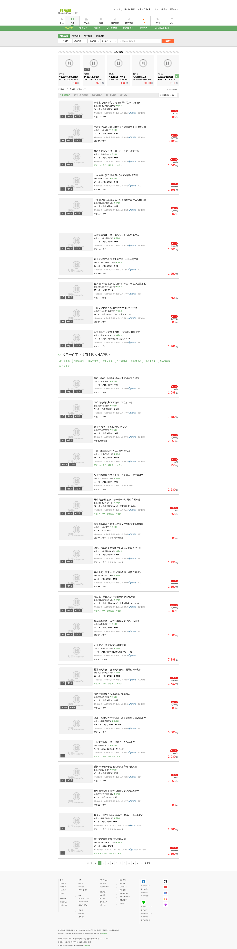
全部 (65, 95)
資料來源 (123, 903)
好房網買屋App (84, 898)
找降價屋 (63, 887)
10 (137, 863)
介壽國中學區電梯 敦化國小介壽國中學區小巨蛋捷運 (120, 283)
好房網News (104, 880)
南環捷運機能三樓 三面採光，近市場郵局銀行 (116, 235)
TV (143, 23)
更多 (172, 23)
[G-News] (165, 893)
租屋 (101, 23)
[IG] (165, 898)
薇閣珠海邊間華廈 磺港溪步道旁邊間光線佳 (115, 766)
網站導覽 (123, 890)
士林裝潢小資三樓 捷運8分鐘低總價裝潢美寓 (116, 175)
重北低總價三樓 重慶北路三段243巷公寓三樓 (116, 259)
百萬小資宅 (150, 361)
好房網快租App (84, 902)
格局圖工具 (103, 902)
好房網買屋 (144, 892)
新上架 (111, 95)
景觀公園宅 (79, 361)
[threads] (165, 881)
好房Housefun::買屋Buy (68, 12)
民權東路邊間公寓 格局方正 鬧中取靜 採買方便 (117, 102)
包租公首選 (107, 361)
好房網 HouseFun (146, 907)
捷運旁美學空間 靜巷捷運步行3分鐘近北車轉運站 (118, 815)
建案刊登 (81, 917)
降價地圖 (129, 23)
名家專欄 (103, 883)
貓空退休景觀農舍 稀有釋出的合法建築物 (114, 596)
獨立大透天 (165, 361)
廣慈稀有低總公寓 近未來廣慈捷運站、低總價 (116, 621)
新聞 (158, 23)
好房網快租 (144, 889)
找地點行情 (63, 902)
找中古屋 (63, 883)
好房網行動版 (83, 905)
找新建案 (81, 913)
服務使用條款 (124, 893)
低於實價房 (111, 28)
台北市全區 (63, 41)
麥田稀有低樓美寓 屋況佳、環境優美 (112, 693)
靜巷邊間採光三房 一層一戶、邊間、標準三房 (116, 151)
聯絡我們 (123, 880)
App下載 (117, 9)
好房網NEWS (145, 886)
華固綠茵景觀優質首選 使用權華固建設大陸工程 (117, 548)
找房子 (168, 41)
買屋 (72, 23)
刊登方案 (147, 9)
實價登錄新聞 (104, 887)
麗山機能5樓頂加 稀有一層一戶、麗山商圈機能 (117, 499)
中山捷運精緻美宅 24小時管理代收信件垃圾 (115, 308)
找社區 (97, 28)
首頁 (62, 23)
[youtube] (165, 887)
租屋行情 (81, 887)
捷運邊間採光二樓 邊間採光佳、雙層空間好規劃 (117, 669)
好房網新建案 (145, 920)
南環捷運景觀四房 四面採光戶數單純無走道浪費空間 (120, 127)
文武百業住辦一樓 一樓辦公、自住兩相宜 (114, 742)
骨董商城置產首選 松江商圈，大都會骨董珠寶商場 (119, 524)
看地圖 (119, 106)
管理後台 (172, 9)
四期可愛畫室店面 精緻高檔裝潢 (110, 839)
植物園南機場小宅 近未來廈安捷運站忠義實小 (116, 791)
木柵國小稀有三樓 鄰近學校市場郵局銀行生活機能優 (120, 199)
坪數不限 (92, 41)
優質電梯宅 (93, 361)
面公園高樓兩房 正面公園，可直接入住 (113, 402)
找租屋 (81, 883)
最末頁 (147, 863)
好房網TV (144, 910)
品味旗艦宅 (64, 361)
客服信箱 (86, 945)
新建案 (87, 23)
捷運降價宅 (128, 28)
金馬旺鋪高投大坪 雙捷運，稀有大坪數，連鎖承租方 (120, 718)
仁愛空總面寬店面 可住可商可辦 (110, 645)
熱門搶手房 (64, 366)
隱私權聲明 (123, 900)
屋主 (123, 95)
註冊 (139, 9)
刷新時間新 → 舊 (167, 95)
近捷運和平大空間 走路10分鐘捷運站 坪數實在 (117, 332)
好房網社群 (144, 896)
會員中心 (163, 9)
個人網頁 (103, 898)
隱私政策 (104, 933)
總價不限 (77, 41)
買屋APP (144, 28)
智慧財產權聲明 (125, 897)
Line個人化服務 (129, 9)
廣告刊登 (123, 883)
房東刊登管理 (83, 890)
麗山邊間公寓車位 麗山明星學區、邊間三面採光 (117, 572)
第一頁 (89, 863)
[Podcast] (165, 904)
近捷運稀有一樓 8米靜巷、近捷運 (110, 427)
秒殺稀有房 (136, 361)
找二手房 (69, 28)
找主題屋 (83, 28)
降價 (97, 95)
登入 (156, 9)
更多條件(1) (106, 41)
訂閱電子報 (123, 887)
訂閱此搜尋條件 (172, 90)
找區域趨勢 (63, 905)
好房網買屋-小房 (146, 913)
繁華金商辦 (122, 361)
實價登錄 (115, 23)
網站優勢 (103, 895)
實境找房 (81, 95)
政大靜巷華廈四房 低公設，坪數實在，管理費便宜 (119, 475)
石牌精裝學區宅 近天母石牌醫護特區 (112, 451)
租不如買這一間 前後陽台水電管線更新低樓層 (116, 378)
